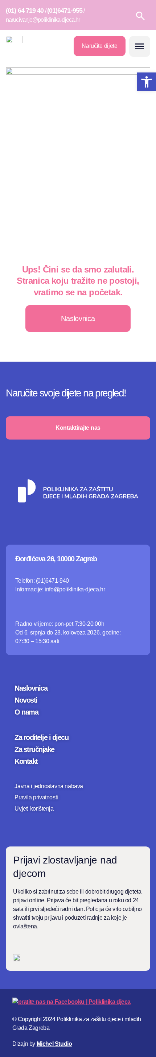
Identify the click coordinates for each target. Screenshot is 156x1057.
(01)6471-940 (52, 581)
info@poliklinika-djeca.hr (75, 589)
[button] (139, 46)
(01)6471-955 (64, 10)
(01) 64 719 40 (25, 10)
